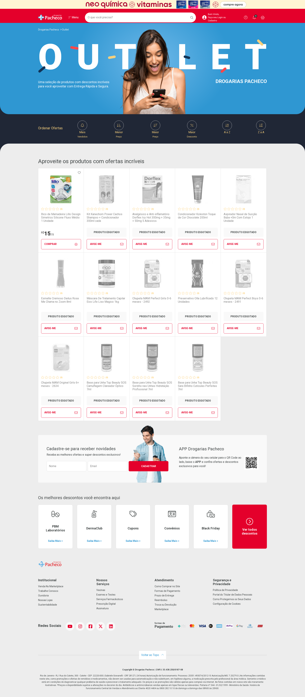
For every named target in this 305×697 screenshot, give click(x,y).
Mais (82, 134)
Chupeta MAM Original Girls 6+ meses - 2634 (60, 384)
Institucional (47, 580)
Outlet (65, 29)
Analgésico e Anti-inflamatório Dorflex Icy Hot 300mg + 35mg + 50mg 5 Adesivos (151, 217)
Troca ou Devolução (166, 604)
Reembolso (161, 600)
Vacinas (100, 590)
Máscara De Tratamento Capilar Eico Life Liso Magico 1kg (106, 300)
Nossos (102, 582)
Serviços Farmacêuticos (109, 599)
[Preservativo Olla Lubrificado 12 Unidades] (197, 273)
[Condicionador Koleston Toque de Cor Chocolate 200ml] (197, 189)
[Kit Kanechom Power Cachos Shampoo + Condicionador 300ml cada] (106, 189)
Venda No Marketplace (50, 586)
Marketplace (162, 609)
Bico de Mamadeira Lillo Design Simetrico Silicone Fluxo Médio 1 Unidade (60, 217)
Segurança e (222, 582)
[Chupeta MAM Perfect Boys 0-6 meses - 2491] (243, 273)
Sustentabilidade (47, 604)
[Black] (152, 4)
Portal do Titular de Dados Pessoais (232, 594)
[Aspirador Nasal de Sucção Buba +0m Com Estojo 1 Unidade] (243, 189)
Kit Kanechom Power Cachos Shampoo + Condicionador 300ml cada (104, 217)
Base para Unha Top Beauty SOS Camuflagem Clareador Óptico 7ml (106, 386)
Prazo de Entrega (164, 595)
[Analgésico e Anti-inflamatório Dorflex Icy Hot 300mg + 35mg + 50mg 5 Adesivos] (152, 189)
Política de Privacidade (225, 590)
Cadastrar (148, 466)
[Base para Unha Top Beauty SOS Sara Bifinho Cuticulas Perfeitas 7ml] (197, 357)
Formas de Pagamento (167, 591)
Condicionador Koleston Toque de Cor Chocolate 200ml (197, 215)
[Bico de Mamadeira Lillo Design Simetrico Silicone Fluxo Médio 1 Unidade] (61, 189)
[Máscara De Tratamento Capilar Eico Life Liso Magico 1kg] (106, 273)
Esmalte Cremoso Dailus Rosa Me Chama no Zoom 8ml (60, 300)
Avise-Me (95, 244)
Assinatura (102, 608)
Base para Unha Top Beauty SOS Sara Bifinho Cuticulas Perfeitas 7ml (198, 386)
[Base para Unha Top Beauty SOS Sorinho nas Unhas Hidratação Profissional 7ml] (152, 357)
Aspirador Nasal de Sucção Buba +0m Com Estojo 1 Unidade (240, 217)
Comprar (50, 244)
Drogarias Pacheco (48, 29)
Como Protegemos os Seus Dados (232, 599)
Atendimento (164, 580)
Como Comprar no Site (167, 586)
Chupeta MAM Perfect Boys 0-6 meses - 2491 (243, 300)
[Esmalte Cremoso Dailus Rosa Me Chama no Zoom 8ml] (61, 273)
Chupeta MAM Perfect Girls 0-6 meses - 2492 (151, 300)
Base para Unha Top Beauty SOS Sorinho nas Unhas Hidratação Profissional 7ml (152, 386)
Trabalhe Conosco (48, 591)
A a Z (227, 132)
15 (47, 233)
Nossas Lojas (45, 600)
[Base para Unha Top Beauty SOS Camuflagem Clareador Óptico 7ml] (106, 357)
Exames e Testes (105, 594)
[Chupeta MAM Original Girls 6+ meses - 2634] (61, 357)
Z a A (261, 132)
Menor (119, 134)
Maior (155, 134)
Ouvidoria (43, 595)
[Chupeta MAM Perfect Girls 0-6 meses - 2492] (152, 273)
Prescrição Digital (106, 603)
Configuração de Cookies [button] (227, 603)
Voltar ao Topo (150, 655)
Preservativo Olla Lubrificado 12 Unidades (198, 300)
